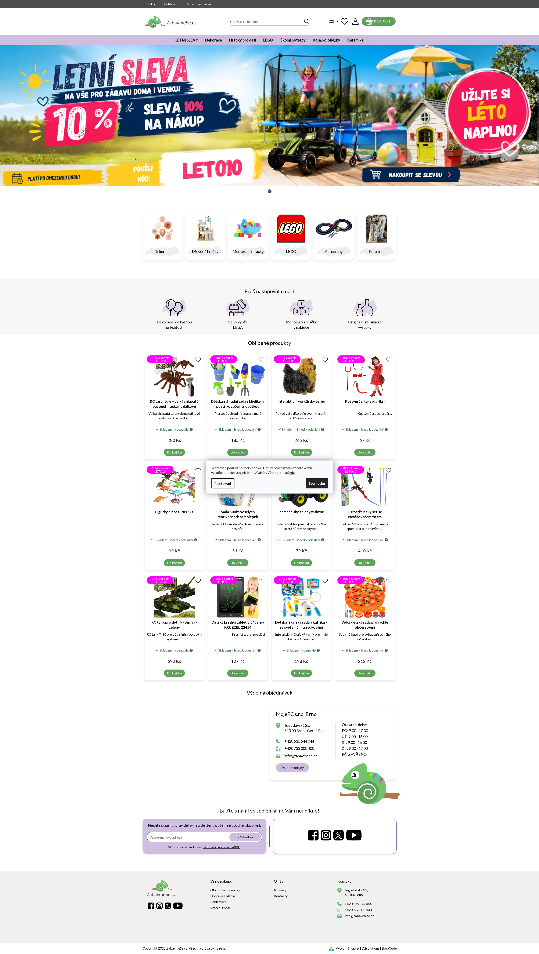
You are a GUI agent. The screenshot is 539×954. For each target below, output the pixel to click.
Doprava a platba (223, 896)
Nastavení (223, 483)
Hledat (307, 21)
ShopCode (389, 948)
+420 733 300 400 (299, 748)
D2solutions (370, 948)
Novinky (280, 890)
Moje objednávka (199, 4)
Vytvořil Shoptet (347, 948)
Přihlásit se (245, 837)
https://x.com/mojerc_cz (338, 835)
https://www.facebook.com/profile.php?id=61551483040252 (313, 835)
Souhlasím (317, 483)
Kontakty (149, 4)
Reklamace (218, 902)
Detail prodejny (292, 767)
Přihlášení (171, 4)
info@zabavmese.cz (300, 755)
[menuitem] (187, 40)
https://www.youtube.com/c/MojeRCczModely (354, 835)
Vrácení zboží (220, 908)
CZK (332, 21)
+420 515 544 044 (299, 741)
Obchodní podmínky (225, 890)
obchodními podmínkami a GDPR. (221, 847)
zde (292, 472)
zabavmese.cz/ (326, 835)
